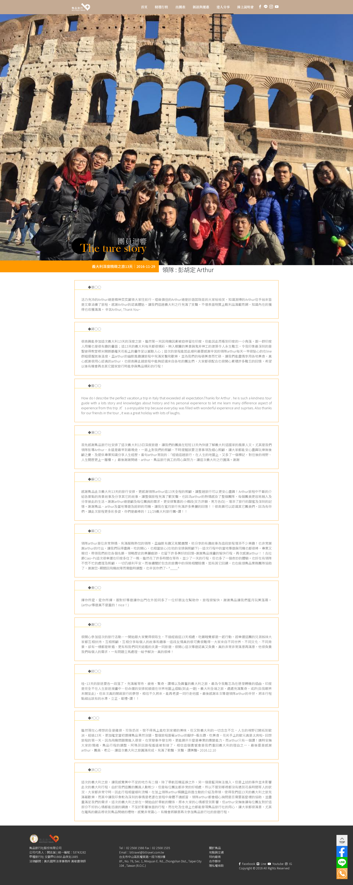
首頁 (144, 7)
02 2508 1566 (135, 848)
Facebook (248, 863)
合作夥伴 (215, 861)
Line (263, 863)
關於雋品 (215, 848)
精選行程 (161, 7)
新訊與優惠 (201, 7)
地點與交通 (216, 852)
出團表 (180, 7)
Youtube (278, 863)
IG (290, 863)
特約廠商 (215, 856)
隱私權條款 (216, 865)
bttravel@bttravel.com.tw (146, 852)
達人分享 (223, 7)
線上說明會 (245, 7)
